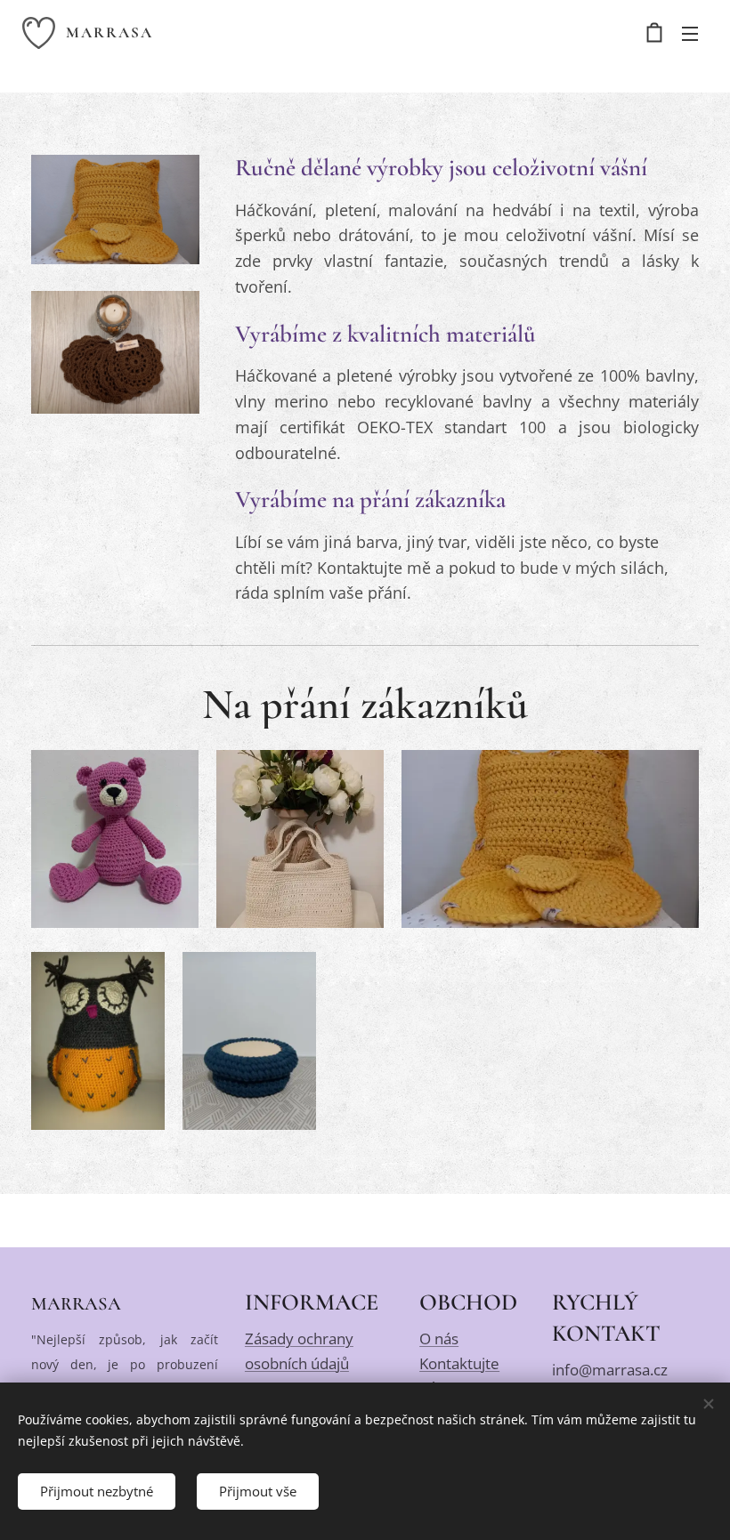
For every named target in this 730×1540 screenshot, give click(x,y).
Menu (690, 33)
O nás (438, 1338)
